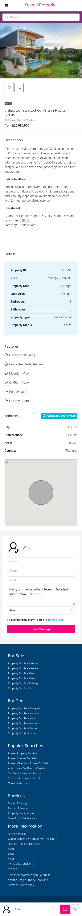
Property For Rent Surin (22, 733)
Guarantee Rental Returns (26, 364)
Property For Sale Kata (21, 673)
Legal (11, 853)
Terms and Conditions (21, 863)
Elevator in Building (22, 355)
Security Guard (19, 401)
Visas (11, 858)
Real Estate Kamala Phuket (24, 778)
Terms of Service (17, 884)
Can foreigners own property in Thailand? (32, 838)
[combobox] (41, 610)
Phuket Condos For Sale (22, 758)
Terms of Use (56, 619)
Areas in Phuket (17, 833)
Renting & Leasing (18, 808)
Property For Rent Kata (21, 718)
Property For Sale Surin (21, 688)
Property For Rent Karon (22, 723)
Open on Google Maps (61, 415)
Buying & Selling (17, 803)
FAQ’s (11, 848)
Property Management (21, 813)
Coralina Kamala (18, 783)
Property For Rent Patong (23, 728)
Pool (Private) (18, 392)
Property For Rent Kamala (23, 713)
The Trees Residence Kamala (25, 773)
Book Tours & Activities (21, 818)
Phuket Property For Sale (22, 753)
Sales (8, 103)
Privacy (12, 868)
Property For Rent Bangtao (24, 708)
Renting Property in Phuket (24, 843)
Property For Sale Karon (22, 678)
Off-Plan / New (19, 382)
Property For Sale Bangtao (23, 663)
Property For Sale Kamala (23, 668)
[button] (9, 87)
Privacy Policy (35, 880)
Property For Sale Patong (23, 683)
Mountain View (19, 373)
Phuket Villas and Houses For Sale (28, 763)
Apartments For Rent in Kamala (26, 768)
